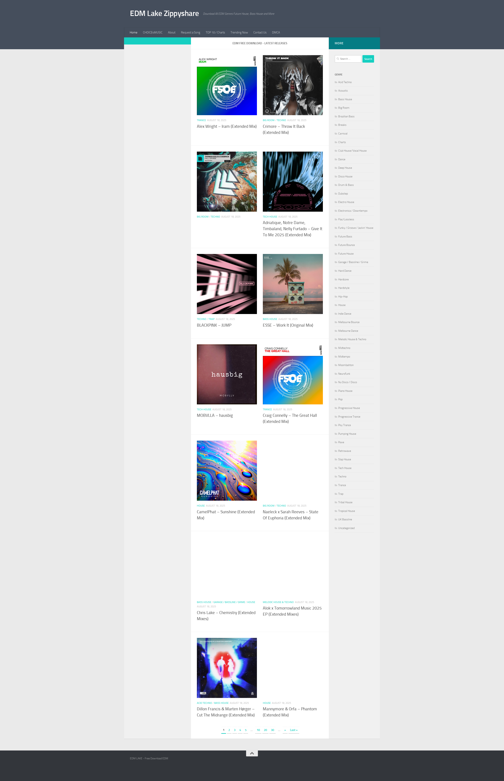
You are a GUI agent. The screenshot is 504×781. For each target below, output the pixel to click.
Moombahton (346, 365)
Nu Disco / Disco (347, 382)
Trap (211, 319)
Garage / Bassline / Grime (229, 602)
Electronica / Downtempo (352, 210)
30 (272, 730)
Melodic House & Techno (278, 602)
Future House (346, 253)
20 (265, 730)
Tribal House (345, 502)
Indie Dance (344, 313)
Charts (342, 142)
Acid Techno (204, 702)
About (171, 32)
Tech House (270, 216)
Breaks (342, 125)
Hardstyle (343, 288)
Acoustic (343, 90)
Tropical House (346, 511)
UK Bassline (345, 519)
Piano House (345, 391)
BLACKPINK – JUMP (214, 325)
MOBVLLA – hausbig (215, 415)
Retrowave (344, 451)
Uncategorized (346, 528)
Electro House (346, 202)
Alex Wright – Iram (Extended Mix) (227, 126)
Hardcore (343, 279)
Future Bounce (346, 245)
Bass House (270, 319)
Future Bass (345, 236)
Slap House (344, 459)
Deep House (345, 168)
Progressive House (349, 408)
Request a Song (190, 32)
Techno (281, 120)
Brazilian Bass (346, 116)
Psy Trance (344, 425)
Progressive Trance (349, 416)
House (201, 505)
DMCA (276, 32)
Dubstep (343, 193)
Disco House (345, 176)
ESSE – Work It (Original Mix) (288, 325)
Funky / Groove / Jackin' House (355, 228)
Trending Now (239, 32)
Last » (294, 730)
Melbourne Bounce (348, 322)
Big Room (268, 120)
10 (258, 730)
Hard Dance (344, 270)
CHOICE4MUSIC (152, 32)
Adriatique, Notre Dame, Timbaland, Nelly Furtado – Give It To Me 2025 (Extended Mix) (292, 228)
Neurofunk (344, 373)
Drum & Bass (346, 185)
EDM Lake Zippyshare (164, 13)
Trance (201, 120)
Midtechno (344, 348)
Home (133, 32)
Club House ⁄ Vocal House (352, 150)
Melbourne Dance (348, 331)
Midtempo (344, 356)
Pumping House (347, 433)
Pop (340, 399)
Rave (341, 442)
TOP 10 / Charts (215, 32)
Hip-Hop (343, 296)
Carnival (342, 133)
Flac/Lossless (346, 219)
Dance (341, 159)
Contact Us (260, 32)
